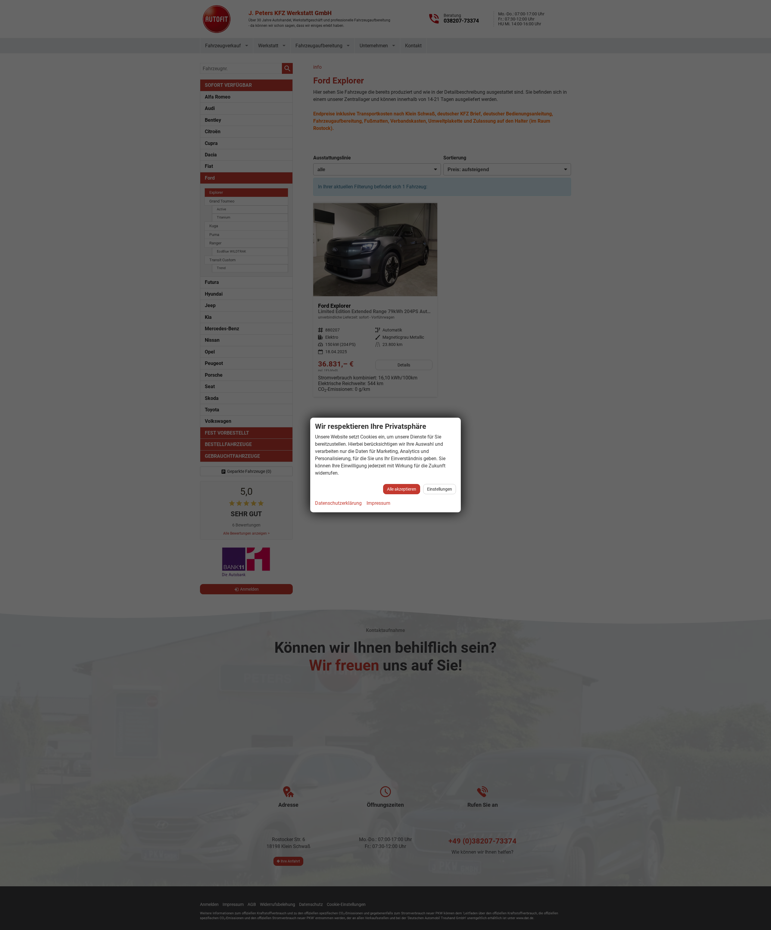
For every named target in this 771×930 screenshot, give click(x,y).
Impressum (378, 503)
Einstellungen (439, 489)
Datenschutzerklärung (338, 503)
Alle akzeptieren (401, 489)
